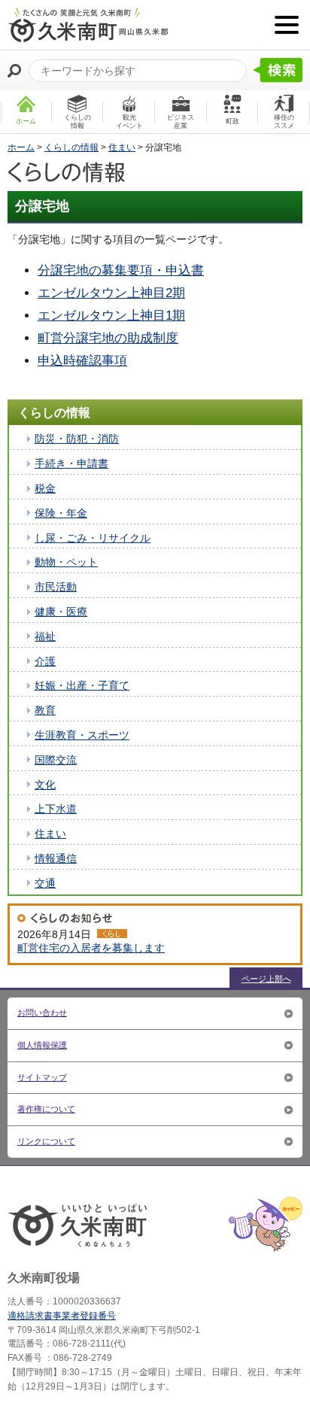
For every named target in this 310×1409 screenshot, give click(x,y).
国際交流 (56, 760)
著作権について (46, 1108)
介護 (45, 661)
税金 (45, 488)
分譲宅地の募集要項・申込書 (121, 270)
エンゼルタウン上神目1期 (111, 315)
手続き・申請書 (71, 463)
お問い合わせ (42, 1012)
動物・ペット (66, 562)
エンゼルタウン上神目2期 (111, 293)
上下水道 (56, 809)
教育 (45, 710)
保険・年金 (61, 513)
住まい (121, 147)
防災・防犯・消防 (77, 439)
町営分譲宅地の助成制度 (108, 338)
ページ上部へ (266, 978)
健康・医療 (61, 612)
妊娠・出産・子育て (82, 685)
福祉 (45, 636)
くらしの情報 (71, 147)
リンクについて (46, 1141)
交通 (45, 883)
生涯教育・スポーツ (82, 735)
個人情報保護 (42, 1044)
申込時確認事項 (82, 361)
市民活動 (56, 587)
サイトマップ (42, 1077)
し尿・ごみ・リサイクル (92, 538)
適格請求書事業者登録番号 (62, 1315)
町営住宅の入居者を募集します (91, 948)
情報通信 (56, 858)
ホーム (21, 147)
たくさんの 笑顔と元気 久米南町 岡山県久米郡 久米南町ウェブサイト (88, 25)
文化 (45, 785)
